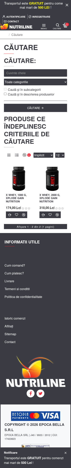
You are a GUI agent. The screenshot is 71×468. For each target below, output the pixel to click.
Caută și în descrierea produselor (31, 94)
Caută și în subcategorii (24, 89)
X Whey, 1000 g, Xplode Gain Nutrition (16, 198)
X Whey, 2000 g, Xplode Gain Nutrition (49, 198)
